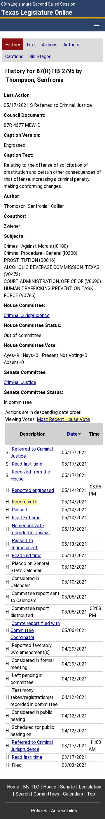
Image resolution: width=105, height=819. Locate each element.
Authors (71, 45)
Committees (46, 794)
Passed (19, 510)
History (12, 45)
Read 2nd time (26, 555)
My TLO (31, 787)
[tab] (12, 44)
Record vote (24, 502)
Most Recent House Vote (63, 419)
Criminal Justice (20, 382)
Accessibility (64, 810)
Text (31, 45)
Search (22, 794)
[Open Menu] (97, 25)
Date (72, 434)
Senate (67, 787)
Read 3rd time (26, 517)
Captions (14, 56)
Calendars (73, 794)
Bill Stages (40, 56)
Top (91, 794)
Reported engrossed (33, 490)
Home (13, 787)
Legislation (90, 787)
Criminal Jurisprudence (27, 315)
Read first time (27, 464)
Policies (39, 810)
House (49, 787)
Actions (49, 45)
